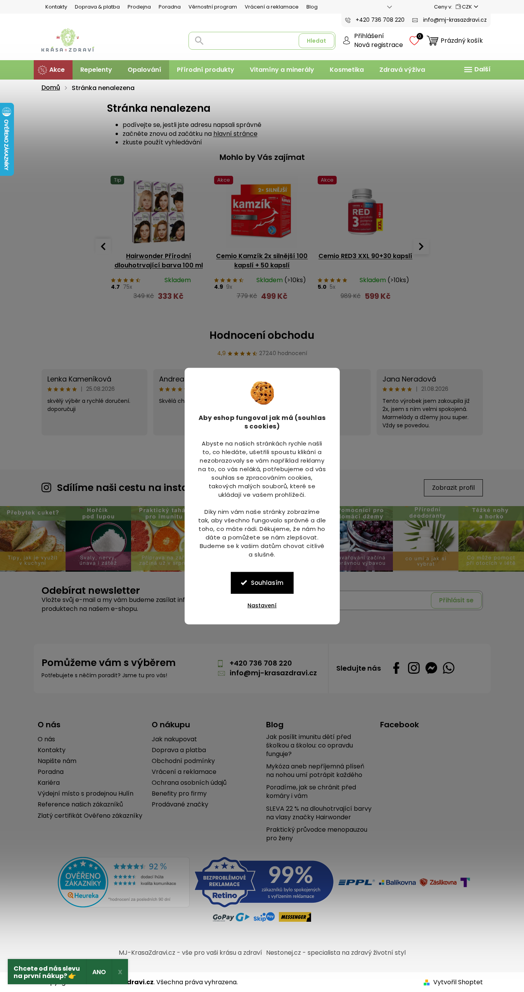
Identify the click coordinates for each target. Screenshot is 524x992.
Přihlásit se (456, 600)
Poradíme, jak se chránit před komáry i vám (311, 791)
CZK (467, 6)
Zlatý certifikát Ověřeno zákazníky (90, 816)
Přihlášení (369, 36)
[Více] (476, 69)
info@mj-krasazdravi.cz (273, 673)
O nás (46, 739)
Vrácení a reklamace (272, 6)
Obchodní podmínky (183, 761)
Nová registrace (378, 45)
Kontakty (56, 6)
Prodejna (139, 6)
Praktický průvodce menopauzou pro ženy (316, 834)
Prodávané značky (180, 804)
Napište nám (57, 761)
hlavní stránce (235, 133)
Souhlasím (267, 582)
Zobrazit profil (453, 487)
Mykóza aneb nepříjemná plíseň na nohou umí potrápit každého (315, 770)
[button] (159, 300)
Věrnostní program (213, 6)
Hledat (316, 41)
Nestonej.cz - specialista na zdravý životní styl (336, 952)
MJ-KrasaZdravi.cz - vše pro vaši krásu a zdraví (190, 952)
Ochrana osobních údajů (189, 783)
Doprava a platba (179, 750)
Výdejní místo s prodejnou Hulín (85, 793)
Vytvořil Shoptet (458, 982)
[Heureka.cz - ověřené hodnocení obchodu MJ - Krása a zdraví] (124, 882)
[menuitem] (53, 70)
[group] (159, 242)
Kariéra (49, 783)
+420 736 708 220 (261, 663)
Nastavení (262, 605)
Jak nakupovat (174, 739)
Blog (312, 6)
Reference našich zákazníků (80, 804)
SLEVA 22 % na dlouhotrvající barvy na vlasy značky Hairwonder (319, 813)
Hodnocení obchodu (262, 335)
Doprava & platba (97, 6)
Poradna (170, 6)
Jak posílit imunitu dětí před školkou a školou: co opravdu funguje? (309, 745)
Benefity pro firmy (179, 793)
